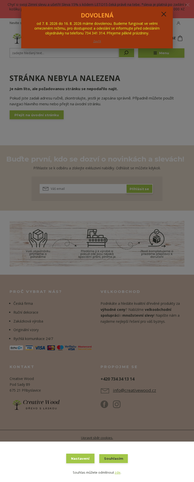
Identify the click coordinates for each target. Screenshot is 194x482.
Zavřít (97, 41)
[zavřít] (164, 14)
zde (117, 472)
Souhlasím (113, 458)
